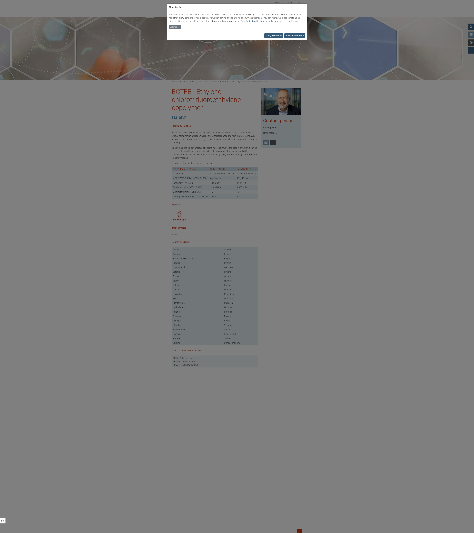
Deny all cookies (274, 35)
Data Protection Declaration (254, 21)
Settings (173, 27)
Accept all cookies (295, 35)
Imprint (294, 21)
